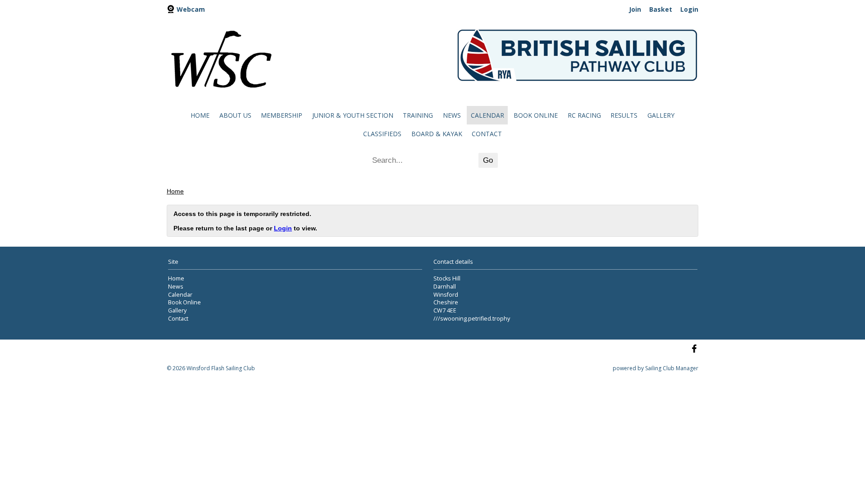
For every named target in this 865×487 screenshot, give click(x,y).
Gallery (660, 115)
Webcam (191, 9)
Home (200, 115)
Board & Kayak (436, 133)
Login (689, 9)
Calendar (487, 115)
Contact (487, 133)
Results (623, 115)
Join (635, 9)
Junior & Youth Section (352, 115)
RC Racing (584, 115)
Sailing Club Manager (671, 368)
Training (418, 115)
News (452, 115)
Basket (660, 9)
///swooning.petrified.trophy (471, 318)
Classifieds (382, 133)
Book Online (536, 115)
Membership (281, 115)
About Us (235, 115)
